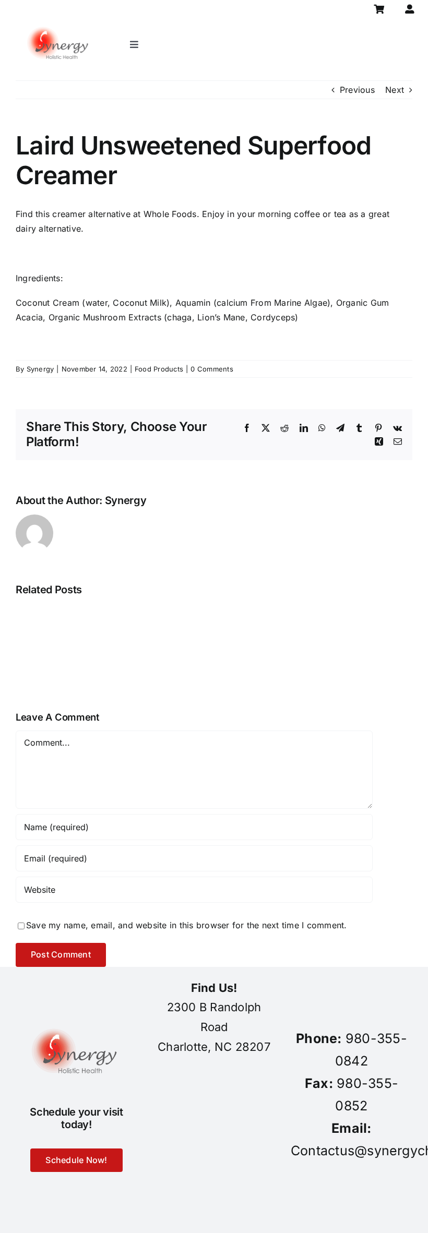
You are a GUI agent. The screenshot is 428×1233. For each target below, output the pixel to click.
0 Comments (212, 369)
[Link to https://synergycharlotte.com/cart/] (379, 9)
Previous (357, 90)
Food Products (159, 369)
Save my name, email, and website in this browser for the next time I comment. (186, 925)
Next (394, 90)
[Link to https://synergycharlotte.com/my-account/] (409, 9)
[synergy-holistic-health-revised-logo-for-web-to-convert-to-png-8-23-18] (59, 23)
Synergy (40, 369)
